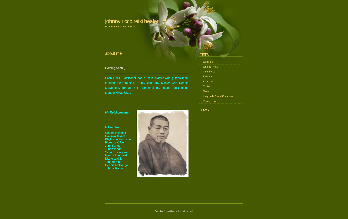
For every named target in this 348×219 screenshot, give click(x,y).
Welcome (208, 61)
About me (208, 81)
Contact (207, 86)
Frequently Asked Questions (218, 96)
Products (207, 76)
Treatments (209, 71)
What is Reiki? (210, 66)
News (206, 91)
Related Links (210, 101)
